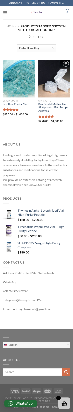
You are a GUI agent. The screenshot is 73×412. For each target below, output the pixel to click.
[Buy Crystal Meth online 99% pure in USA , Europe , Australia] (54, 78)
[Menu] (5, 12)
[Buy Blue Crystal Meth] (19, 78)
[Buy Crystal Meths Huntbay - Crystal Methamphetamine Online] (36, 12)
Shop (17, 398)
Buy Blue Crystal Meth (16, 104)
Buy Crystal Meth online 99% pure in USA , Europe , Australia (53, 107)
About (27, 398)
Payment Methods (46, 398)
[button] (20, 403)
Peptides (44, 401)
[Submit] (66, 372)
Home (11, 26)
